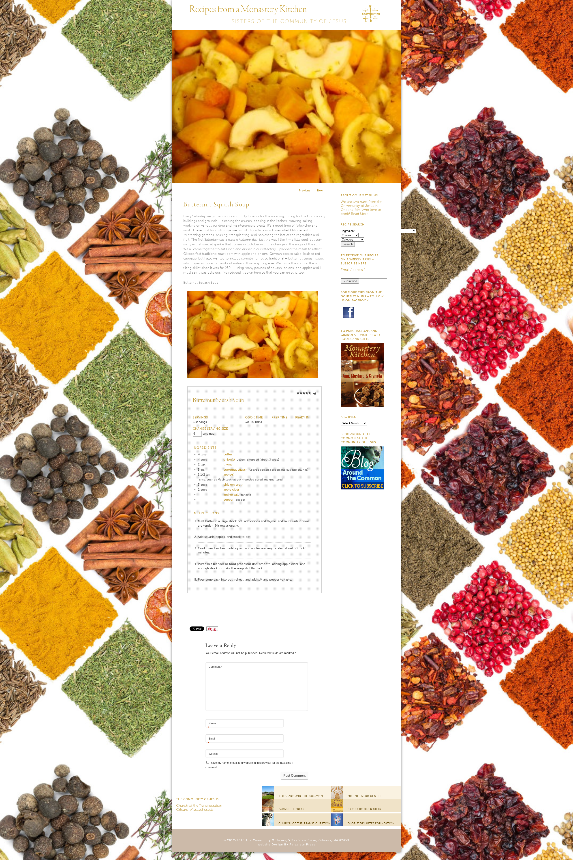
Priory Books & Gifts (364, 809)
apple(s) (228, 474)
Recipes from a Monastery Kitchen (248, 9)
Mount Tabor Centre (365, 796)
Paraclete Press (291, 809)
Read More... (361, 214)
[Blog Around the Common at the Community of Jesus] (362, 488)
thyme (228, 464)
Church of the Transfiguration (199, 805)
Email (212, 739)
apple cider (231, 489)
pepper (228, 500)
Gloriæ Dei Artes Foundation (371, 823)
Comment (215, 666)
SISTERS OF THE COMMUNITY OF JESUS (289, 21)
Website (213, 753)
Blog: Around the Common (300, 796)
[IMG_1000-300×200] (252, 384)
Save (214, 628)
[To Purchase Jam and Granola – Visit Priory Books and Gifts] (362, 406)
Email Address (353, 270)
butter (227, 454)
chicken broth (233, 485)
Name (212, 724)
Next (320, 190)
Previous (304, 190)
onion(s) (229, 459)
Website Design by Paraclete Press (286, 844)
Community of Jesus (357, 206)
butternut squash (235, 470)
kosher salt (231, 495)
